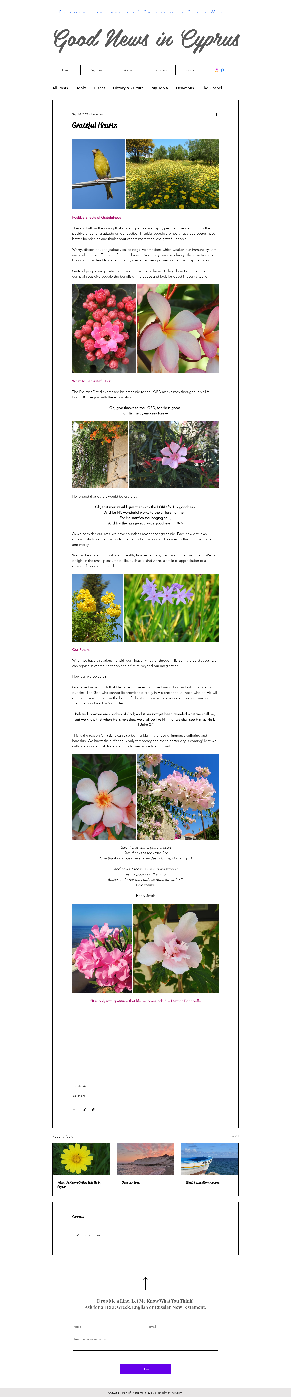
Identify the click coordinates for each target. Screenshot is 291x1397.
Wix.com (176, 1392)
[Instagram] (216, 70)
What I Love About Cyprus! (203, 1182)
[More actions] (216, 114)
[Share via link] (93, 1109)
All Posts (60, 88)
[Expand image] (98, 174)
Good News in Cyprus (145, 36)
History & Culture (128, 88)
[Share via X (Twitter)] (84, 1109)
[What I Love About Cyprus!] (209, 1159)
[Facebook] (222, 70)
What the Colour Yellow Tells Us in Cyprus (78, 1184)
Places (99, 88)
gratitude (81, 1086)
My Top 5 (159, 88)
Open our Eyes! (131, 1182)
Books (81, 88)
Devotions (185, 88)
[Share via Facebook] (74, 1109)
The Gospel (212, 88)
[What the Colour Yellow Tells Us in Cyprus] (81, 1159)
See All (234, 1136)
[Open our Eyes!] (145, 1159)
